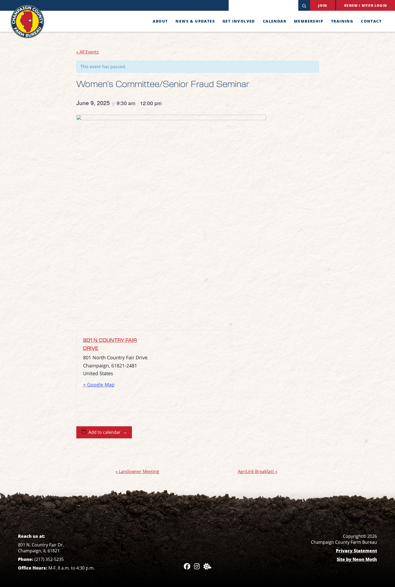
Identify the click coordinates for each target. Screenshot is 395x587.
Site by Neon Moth (357, 559)
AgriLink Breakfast (257, 471)
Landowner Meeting (137, 471)
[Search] (304, 5)
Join (322, 5)
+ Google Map (98, 384)
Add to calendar (104, 432)
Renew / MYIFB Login (365, 5)
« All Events (87, 52)
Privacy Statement (356, 551)
